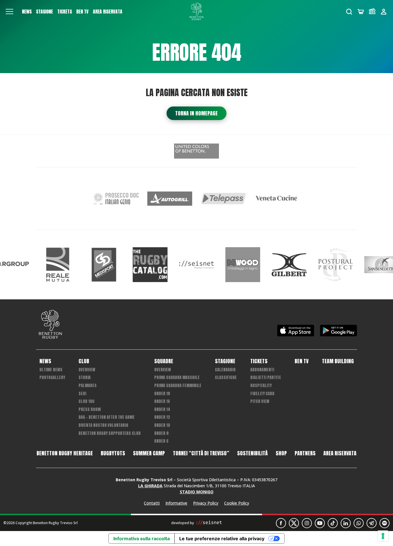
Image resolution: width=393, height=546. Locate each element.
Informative (176, 503)
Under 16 (162, 401)
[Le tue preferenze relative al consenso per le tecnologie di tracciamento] (382, 535)
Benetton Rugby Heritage (65, 453)
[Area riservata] (383, 11)
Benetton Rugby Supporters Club (110, 433)
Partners (305, 453)
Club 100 (86, 401)
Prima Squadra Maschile (177, 377)
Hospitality (261, 385)
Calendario (225, 370)
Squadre (163, 361)
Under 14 (162, 409)
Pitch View (259, 401)
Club (84, 361)
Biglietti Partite (265, 377)
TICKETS (64, 11)
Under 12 (162, 417)
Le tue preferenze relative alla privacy (221, 538)
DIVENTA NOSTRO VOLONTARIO (103, 425)
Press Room (90, 409)
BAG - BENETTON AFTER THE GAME (107, 417)
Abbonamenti (262, 370)
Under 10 (162, 425)
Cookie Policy (236, 503)
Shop (281, 453)
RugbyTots (113, 453)
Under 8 (161, 433)
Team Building (338, 361)
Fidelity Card (262, 393)
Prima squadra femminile (177, 385)
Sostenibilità (252, 453)
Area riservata (107, 11)
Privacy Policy (205, 503)
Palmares (88, 385)
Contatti (152, 503)
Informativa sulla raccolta (141, 538)
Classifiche (226, 377)
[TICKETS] (372, 11)
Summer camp (149, 453)
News (27, 11)
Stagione (44, 11)
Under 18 (162, 393)
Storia (85, 377)
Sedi (82, 393)
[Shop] (360, 11)
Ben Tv (82, 11)
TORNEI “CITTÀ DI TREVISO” (201, 453)
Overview (87, 370)
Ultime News (50, 370)
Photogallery (52, 377)
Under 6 (161, 441)
